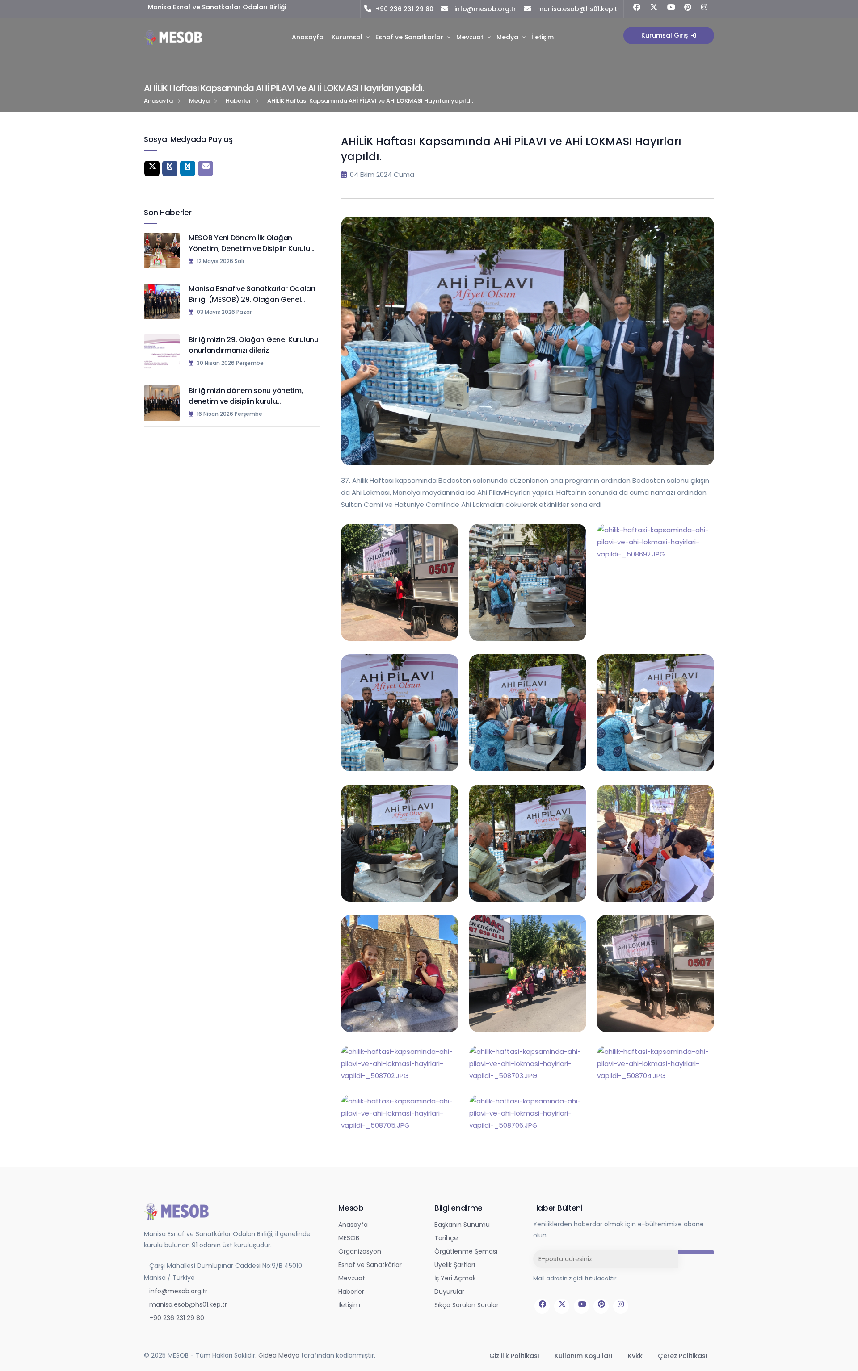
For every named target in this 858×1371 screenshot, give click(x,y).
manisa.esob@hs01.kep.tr (577, 8)
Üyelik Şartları (454, 1264)
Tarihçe (446, 1237)
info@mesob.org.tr (484, 8)
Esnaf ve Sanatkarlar (409, 37)
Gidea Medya (278, 1355)
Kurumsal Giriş (665, 35)
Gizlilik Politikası (515, 1355)
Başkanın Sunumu (462, 1224)
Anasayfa (308, 37)
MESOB (348, 1237)
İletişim (542, 37)
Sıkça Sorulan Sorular (466, 1304)
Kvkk (636, 1355)
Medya (507, 37)
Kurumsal (347, 37)
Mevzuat (470, 37)
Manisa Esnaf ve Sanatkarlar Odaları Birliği (217, 7)
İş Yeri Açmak (455, 1278)
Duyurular (449, 1291)
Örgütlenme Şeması (465, 1251)
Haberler (238, 100)
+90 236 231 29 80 (404, 8)
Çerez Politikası (682, 1355)
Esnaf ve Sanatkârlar (370, 1264)
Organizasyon (359, 1251)
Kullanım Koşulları (584, 1355)
